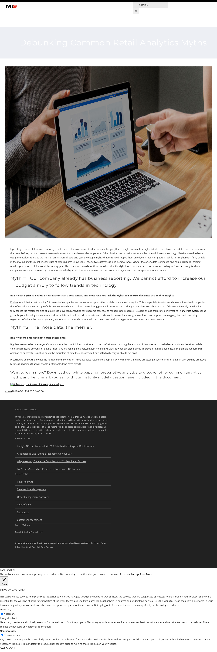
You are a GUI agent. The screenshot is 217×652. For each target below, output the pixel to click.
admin (8, 391)
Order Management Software (33, 496)
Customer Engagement (29, 519)
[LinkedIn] (16, 557)
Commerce (23, 512)
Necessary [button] (5, 609)
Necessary (9, 613)
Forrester (178, 266)
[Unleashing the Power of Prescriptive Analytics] (37, 384)
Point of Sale (24, 504)
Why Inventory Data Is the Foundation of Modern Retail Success (51, 461)
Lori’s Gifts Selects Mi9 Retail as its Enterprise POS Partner (48, 468)
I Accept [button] (135, 574)
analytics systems (191, 310)
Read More (146, 574)
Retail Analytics (25, 481)
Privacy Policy (100, 543)
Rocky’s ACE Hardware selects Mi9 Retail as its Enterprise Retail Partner (55, 446)
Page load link (7, 569)
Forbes (14, 302)
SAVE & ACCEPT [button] (8, 648)
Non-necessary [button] (8, 630)
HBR (77, 359)
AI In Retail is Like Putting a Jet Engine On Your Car (44, 453)
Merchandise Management (31, 489)
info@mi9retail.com (32, 532)
